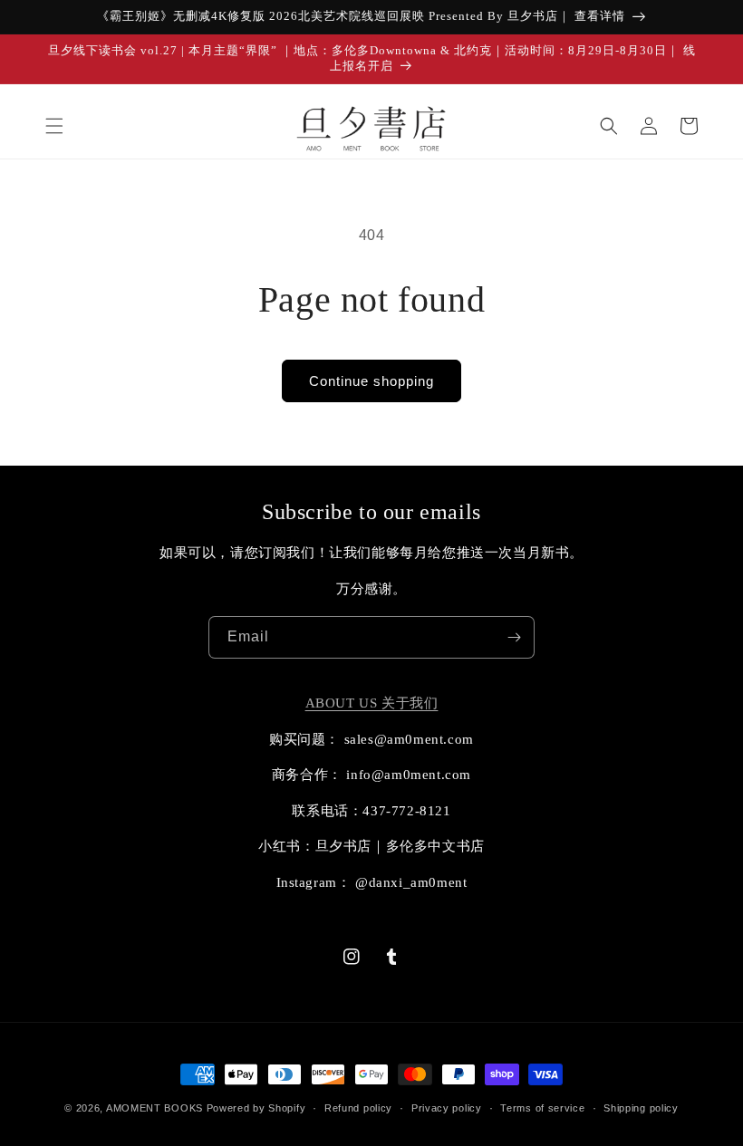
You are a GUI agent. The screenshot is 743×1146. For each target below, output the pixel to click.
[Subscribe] (514, 637)
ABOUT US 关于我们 (372, 703)
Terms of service (542, 1108)
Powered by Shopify (256, 1108)
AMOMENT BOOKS (154, 1108)
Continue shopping (371, 381)
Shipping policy (641, 1108)
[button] (54, 126)
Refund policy (358, 1108)
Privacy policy (446, 1108)
